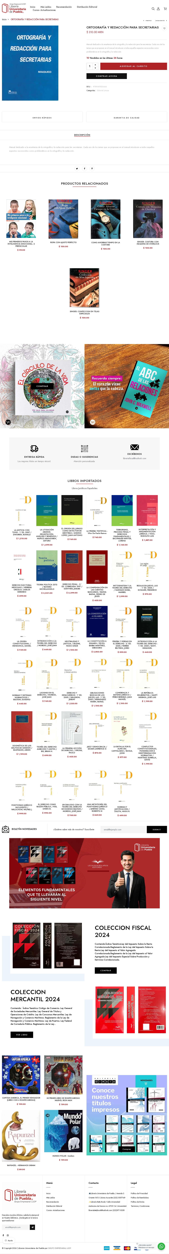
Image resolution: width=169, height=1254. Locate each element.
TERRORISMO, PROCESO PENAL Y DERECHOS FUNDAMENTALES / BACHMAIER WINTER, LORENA (122, 535)
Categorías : (91, 90)
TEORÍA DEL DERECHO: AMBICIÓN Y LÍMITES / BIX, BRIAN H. (47, 749)
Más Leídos (46, 6)
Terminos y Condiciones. (140, 1206)
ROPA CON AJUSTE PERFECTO (63, 242)
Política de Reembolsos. (140, 1197)
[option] (34, 454)
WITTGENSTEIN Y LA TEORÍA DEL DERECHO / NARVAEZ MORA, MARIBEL (122, 589)
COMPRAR (42, 386)
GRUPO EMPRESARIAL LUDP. (59, 1248)
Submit (157, 829)
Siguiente (160, 20)
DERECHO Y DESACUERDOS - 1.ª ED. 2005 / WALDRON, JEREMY (72, 696)
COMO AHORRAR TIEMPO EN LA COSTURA (105, 243)
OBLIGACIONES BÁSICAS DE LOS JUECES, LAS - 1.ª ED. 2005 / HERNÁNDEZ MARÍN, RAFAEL (97, 697)
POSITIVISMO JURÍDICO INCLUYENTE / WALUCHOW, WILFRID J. (21, 807)
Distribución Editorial (87, 6)
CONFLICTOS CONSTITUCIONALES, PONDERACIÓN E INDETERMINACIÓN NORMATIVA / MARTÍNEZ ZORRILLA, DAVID (147, 753)
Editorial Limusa (103, 90)
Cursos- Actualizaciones (44, 10)
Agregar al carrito (133, 66)
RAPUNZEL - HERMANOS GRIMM (21, 1165)
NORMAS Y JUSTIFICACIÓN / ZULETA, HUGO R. (122, 809)
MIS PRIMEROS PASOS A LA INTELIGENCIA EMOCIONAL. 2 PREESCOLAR (21, 243)
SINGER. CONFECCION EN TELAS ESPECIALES (84, 312)
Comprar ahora (106, 76)
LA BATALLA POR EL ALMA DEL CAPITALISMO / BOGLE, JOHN (122, 749)
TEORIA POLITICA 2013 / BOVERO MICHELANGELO (47, 586)
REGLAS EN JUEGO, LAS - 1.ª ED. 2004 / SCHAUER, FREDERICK (147, 587)
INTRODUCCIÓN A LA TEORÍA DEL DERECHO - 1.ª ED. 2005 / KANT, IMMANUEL (147, 644)
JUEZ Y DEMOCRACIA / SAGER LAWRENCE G (97, 747)
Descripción (82, 135)
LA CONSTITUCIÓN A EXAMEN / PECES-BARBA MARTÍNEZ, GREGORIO (97, 644)
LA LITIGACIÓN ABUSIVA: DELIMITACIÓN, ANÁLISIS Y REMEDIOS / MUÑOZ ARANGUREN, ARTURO (46, 535)
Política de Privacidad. (139, 1193)
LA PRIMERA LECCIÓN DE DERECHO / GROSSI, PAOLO (72, 750)
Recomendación (64, 6)
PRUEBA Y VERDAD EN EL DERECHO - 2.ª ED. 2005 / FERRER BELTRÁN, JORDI (122, 644)
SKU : (89, 86)
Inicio (32, 6)
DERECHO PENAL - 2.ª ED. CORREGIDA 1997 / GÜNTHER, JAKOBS (72, 586)
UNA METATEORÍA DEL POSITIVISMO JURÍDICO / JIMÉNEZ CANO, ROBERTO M (97, 807)
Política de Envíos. (138, 1202)
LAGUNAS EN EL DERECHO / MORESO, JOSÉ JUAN (47, 694)
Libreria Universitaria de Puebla (31, 1248)
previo (149, 20)
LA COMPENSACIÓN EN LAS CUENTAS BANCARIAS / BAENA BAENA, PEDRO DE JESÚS (97, 592)
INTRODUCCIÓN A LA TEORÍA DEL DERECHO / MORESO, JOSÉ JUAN (47, 643)
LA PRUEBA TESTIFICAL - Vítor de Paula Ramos (97, 532)
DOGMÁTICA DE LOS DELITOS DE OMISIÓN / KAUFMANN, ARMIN (21, 747)
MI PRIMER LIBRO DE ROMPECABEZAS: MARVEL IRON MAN (63, 1099)
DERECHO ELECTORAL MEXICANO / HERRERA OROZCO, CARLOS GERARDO (22, 588)
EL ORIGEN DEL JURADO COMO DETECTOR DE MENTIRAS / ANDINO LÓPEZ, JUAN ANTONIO (72, 531)
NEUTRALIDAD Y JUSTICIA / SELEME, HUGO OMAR (72, 643)
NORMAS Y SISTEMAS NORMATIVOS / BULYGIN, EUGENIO (21, 697)
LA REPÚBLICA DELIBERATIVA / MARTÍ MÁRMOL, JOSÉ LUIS (147, 695)
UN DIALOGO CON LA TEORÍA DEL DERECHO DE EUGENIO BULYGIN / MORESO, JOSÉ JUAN (72, 808)
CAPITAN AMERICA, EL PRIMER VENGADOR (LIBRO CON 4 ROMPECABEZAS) (21, 1099)
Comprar (127, 1149)
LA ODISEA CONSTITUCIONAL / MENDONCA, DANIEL (21, 643)
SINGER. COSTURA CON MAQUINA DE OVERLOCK (148, 242)
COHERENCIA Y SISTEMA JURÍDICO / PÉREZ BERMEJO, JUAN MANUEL (122, 696)
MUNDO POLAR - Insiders (63, 1156)
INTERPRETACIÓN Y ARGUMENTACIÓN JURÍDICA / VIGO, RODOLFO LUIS (147, 532)
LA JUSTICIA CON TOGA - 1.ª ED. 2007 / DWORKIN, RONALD (21, 532)
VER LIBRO (22, 1034)
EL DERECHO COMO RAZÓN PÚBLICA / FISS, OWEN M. (47, 806)
